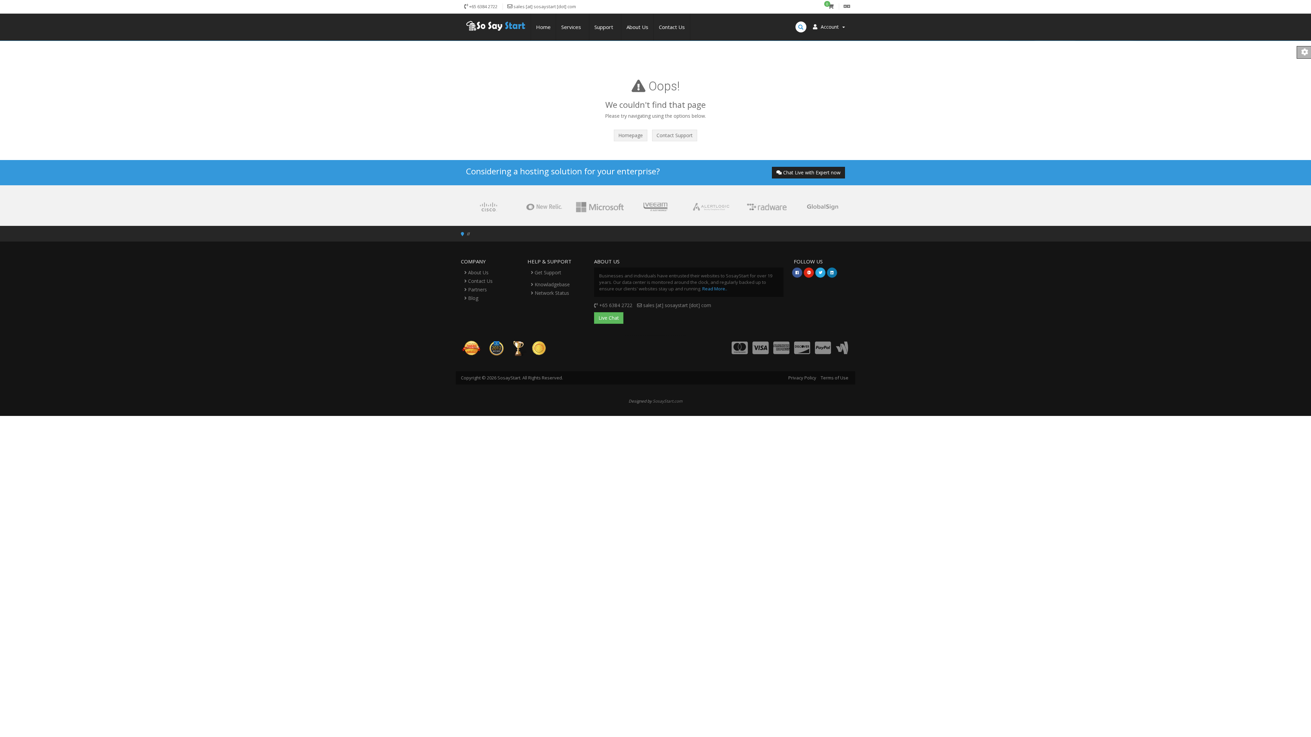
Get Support (547, 272)
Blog (472, 298)
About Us (637, 27)
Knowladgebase (551, 284)
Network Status (551, 293)
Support (605, 27)
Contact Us (672, 27)
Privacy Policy (802, 378)
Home (543, 27)
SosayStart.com (667, 401)
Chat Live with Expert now (812, 172)
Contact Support (675, 135)
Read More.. (714, 289)
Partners (477, 289)
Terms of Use (834, 378)
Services (572, 27)
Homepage (630, 135)
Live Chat (608, 318)
